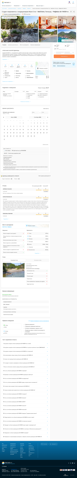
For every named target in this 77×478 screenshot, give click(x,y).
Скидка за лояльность (14, 449)
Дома (3, 448)
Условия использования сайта (16, 475)
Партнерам (45, 444)
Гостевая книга (31, 447)
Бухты (21, 455)
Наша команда (31, 448)
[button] (19, 29)
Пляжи (21, 457)
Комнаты (3, 449)
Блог (29, 455)
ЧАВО (32, 475)
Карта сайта (35, 475)
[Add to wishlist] (71, 11)
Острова (21, 451)
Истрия (21, 447)
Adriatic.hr (31, 445)
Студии (3, 451)
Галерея (4, 45)
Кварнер (21, 448)
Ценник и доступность (13, 45)
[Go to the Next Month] (47, 117)
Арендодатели (54, 444)
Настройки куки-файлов (42, 475)
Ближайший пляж (14, 260)
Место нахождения (24, 45)
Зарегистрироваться (61, 65)
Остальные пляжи (37, 260)
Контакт (5, 466)
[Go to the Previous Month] (3, 117)
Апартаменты (4, 447)
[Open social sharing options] (74, 11)
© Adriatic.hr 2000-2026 (6, 475)
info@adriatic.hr (14, 469)
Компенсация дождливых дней (14, 153)
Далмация (22, 449)
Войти (54, 65)
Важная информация (35, 45)
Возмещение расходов (14, 451)
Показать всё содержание (7, 81)
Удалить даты (45, 144)
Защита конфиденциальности (25, 475)
